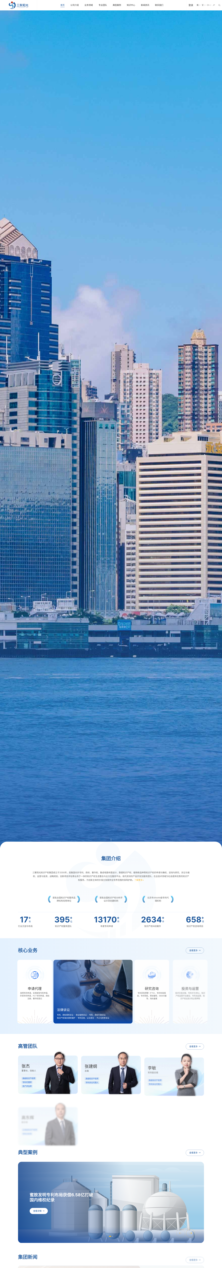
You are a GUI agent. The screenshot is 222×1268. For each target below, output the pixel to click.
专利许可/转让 (192, 1013)
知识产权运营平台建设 (183, 1016)
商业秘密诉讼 (81, 1015)
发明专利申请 (26, 1013)
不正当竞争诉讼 (102, 1018)
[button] (190, 1233)
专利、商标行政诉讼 (97, 1015)
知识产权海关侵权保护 (66, 1018)
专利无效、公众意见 (86, 1018)
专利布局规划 (142, 1016)
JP (214, 5)
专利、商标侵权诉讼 (65, 1015)
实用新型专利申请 (28, 1016)
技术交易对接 (179, 1013)
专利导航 (154, 1016)
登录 (191, 5)
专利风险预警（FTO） (146, 1013)
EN (208, 5)
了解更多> (139, 880)
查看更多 (109, 433)
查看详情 (37, 1211)
